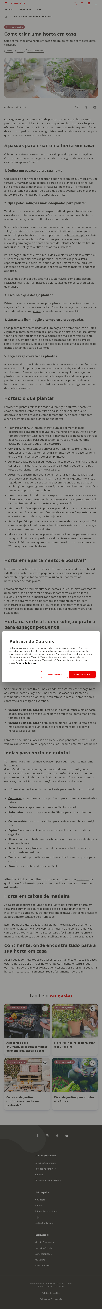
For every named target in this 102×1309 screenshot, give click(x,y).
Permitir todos (82, 674)
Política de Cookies (26, 663)
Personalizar (55, 674)
